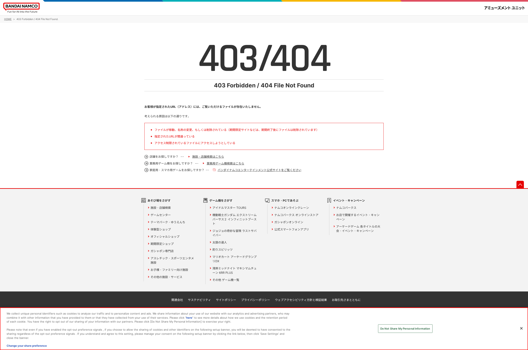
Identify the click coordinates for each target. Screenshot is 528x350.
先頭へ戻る (520, 184)
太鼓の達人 (219, 242)
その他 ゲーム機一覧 (225, 280)
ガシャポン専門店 (162, 251)
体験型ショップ (161, 229)
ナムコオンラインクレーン (291, 207)
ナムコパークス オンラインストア (296, 215)
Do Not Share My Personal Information (405, 328)
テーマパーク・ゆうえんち (168, 222)
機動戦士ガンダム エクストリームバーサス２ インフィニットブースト (234, 219)
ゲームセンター (161, 215)
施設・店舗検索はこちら (208, 156)
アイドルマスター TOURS (229, 207)
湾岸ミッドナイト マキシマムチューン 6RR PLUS (234, 270)
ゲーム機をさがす (220, 200)
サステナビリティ (199, 300)
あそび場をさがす (159, 200)
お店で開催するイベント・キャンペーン (358, 217)
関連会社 (177, 300)
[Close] (521, 328)
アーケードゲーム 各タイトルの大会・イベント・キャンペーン (358, 229)
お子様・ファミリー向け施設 (169, 269)
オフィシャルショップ (165, 236)
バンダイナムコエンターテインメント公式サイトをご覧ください (259, 170)
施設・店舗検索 (161, 207)
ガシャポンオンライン (288, 222)
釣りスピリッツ (222, 249)
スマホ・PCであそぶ (284, 200)
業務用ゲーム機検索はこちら (225, 163)
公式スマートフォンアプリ (291, 229)
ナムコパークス (346, 207)
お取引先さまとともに (346, 300)
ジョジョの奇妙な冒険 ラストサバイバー (234, 233)
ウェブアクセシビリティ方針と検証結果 (301, 300)
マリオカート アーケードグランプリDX (234, 259)
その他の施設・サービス (166, 277)
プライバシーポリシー (255, 300)
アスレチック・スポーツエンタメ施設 (172, 260)
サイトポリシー (226, 300)
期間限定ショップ (162, 243)
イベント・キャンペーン (349, 200)
